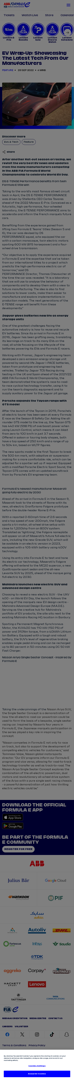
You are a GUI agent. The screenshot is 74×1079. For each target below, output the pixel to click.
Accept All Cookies (37, 1073)
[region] (37, 1064)
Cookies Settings (36, 1066)
